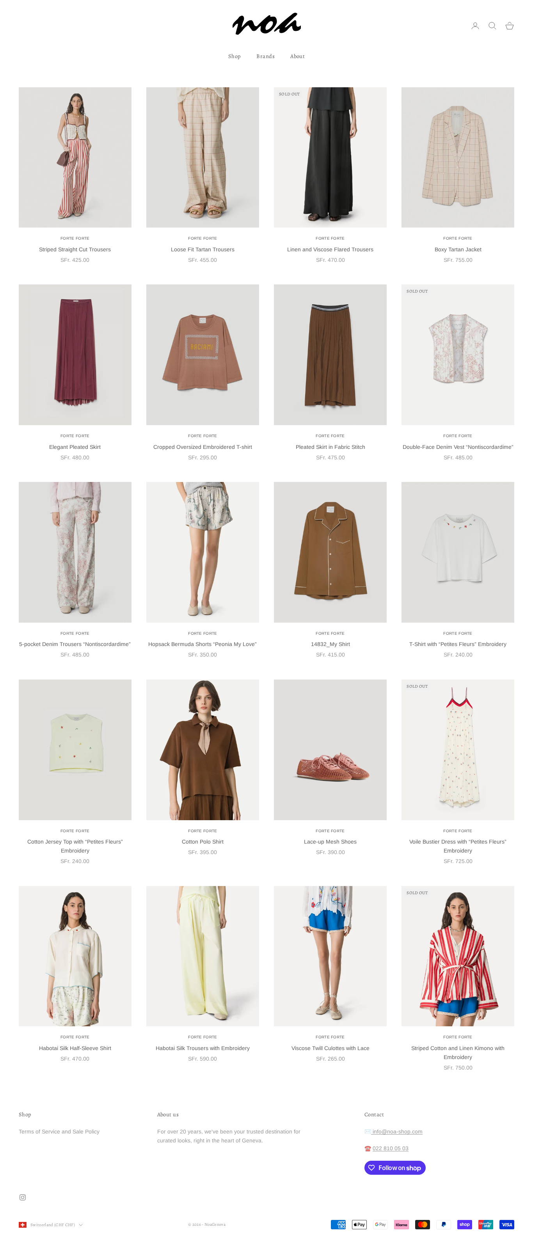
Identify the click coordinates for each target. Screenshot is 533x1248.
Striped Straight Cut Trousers (75, 249)
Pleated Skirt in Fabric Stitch (330, 447)
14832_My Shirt (330, 644)
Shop (234, 56)
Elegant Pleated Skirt (75, 447)
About (297, 56)
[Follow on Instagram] (23, 1197)
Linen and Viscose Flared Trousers (330, 249)
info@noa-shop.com (397, 1131)
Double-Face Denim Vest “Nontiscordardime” (458, 447)
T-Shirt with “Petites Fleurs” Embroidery (457, 644)
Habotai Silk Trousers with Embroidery (203, 1048)
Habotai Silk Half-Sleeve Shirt (75, 1048)
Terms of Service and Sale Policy (59, 1131)
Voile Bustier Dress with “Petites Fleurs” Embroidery (457, 846)
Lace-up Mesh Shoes (330, 841)
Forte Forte (74, 238)
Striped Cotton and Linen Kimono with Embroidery (458, 1052)
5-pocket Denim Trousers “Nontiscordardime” (75, 644)
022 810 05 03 (391, 1148)
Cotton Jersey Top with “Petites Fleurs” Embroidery (75, 846)
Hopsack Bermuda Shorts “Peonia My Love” (202, 644)
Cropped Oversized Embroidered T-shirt (202, 447)
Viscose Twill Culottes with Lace (330, 1048)
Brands (265, 56)
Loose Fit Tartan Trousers (203, 249)
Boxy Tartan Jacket (458, 249)
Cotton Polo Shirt (203, 841)
